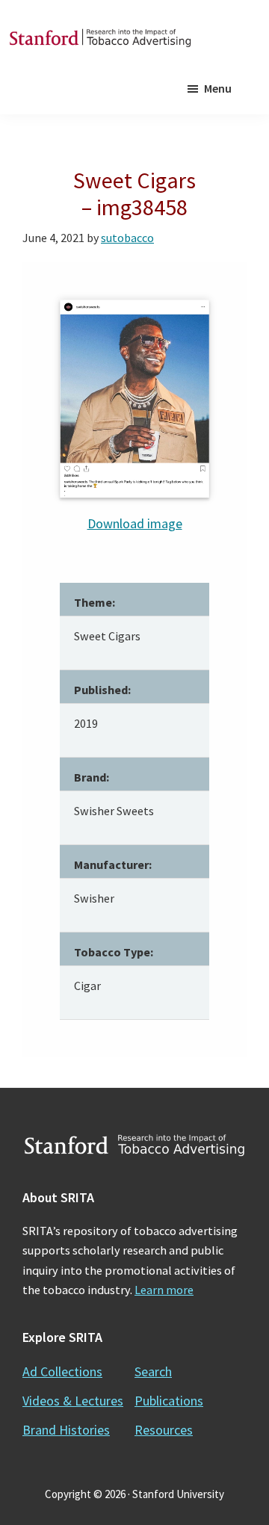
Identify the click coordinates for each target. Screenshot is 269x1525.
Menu (218, 88)
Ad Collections (62, 1371)
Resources (163, 1429)
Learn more (164, 1289)
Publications (168, 1400)
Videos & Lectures (72, 1400)
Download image (134, 523)
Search (153, 1371)
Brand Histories (66, 1429)
